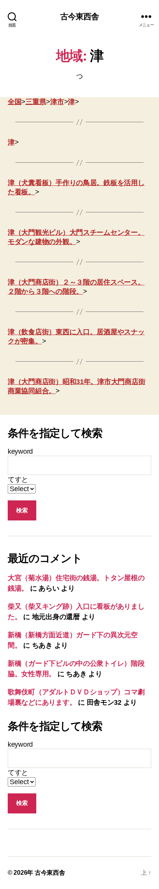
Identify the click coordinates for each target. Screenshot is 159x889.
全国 (14, 102)
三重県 (35, 102)
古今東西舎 (79, 16)
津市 (57, 102)
